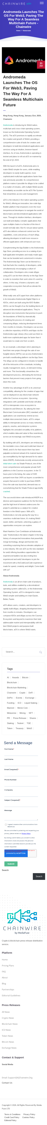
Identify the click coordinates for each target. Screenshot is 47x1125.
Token (9, 728)
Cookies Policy (28, 1117)
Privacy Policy (29, 1114)
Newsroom (27, 31)
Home (18, 31)
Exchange (29, 698)
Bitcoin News (8, 1042)
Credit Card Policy (11, 1117)
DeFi (31, 693)
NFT (31, 713)
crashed (6, 491)
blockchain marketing (16, 688)
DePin (10, 698)
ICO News (6, 1030)
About (5, 977)
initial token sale (9, 463)
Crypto (22, 693)
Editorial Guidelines (11, 995)
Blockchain (12, 682)
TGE (29, 723)
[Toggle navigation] (41, 2)
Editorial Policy (10, 1120)
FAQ (4, 971)
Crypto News (8, 1018)
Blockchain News (10, 1024)
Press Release (19, 718)
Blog (4, 983)
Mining (23, 713)
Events (19, 698)
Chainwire (11, 693)
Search (5, 870)
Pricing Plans (8, 965)
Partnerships (8, 989)
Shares (33, 718)
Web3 (29, 728)
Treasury (19, 728)
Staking (10, 723)
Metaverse (11, 713)
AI (8, 677)
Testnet (20, 723)
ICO (19, 703)
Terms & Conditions (12, 1114)
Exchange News (9, 1047)
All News (6, 1012)
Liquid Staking (30, 703)
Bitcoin (25, 677)
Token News (7, 1036)
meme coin (22, 708)
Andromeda (8, 125)
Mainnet (10, 708)
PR (8, 718)
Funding (10, 703)
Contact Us (7, 1082)
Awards (15, 677)
